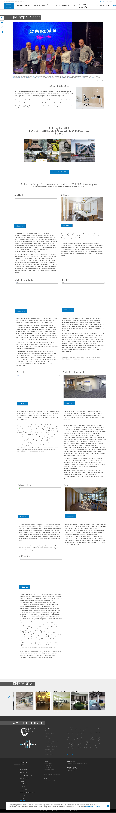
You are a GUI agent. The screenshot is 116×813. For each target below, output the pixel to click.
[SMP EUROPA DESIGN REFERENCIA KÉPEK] (85, 398)
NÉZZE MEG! (20, 226)
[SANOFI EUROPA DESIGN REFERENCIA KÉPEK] (38, 376)
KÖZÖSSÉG (48, 752)
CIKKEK (75, 6)
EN (59, 1)
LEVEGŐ (47, 728)
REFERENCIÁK (66, 6)
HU (57, 1)
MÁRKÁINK (19, 6)
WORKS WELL (49, 6)
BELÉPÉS (102, 1)
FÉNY (47, 736)
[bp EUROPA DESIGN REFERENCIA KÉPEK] (37, 283)
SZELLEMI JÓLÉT (50, 749)
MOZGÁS (48, 738)
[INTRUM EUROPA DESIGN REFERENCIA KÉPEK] (83, 283)
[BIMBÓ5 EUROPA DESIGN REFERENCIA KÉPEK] (82, 220)
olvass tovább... (70, 754)
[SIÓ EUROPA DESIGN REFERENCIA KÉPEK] (41, 559)
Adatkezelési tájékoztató (92, 807)
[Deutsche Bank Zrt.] (22, 701)
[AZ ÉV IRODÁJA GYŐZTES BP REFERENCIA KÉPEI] (59, 162)
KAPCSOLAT (100, 6)
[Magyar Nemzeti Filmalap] (40, 701)
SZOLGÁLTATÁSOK (39, 6)
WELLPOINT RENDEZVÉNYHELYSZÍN (86, 6)
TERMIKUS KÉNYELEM (51, 741)
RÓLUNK (57, 6)
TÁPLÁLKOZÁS (49, 733)
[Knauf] (96, 701)
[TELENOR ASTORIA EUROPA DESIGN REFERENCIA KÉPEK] (40, 488)
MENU (108, 6)
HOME (14, 14)
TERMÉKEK (28, 6)
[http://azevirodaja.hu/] (90, 98)
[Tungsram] (77, 701)
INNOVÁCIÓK (49, 754)
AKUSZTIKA (48, 744)
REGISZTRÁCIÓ (108, 1)
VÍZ (46, 731)
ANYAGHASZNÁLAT (51, 746)
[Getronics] (59, 701)
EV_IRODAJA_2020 (21, 14)
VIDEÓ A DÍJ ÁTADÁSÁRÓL (59, 172)
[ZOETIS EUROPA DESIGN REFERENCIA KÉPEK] (86, 511)
